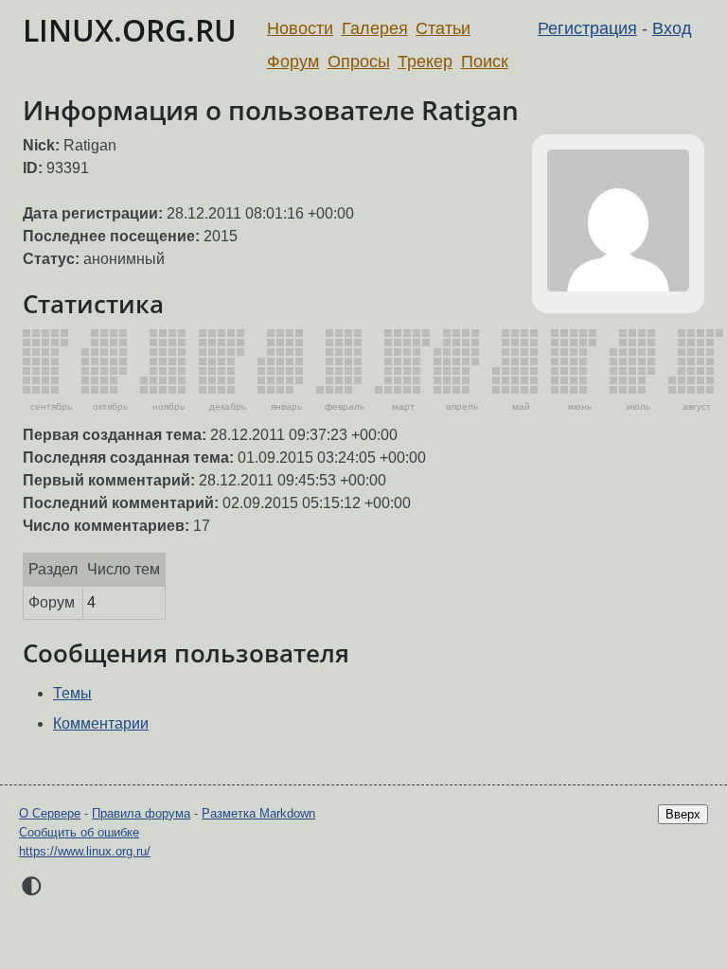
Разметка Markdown (258, 813)
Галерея (375, 28)
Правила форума (141, 813)
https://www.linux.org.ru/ (85, 851)
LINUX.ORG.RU (130, 29)
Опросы (359, 61)
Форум (293, 61)
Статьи (443, 28)
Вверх (682, 814)
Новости (300, 28)
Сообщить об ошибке (79, 832)
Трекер (425, 61)
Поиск (484, 61)
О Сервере (49, 813)
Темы (72, 693)
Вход (672, 28)
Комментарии (101, 723)
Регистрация (587, 28)
